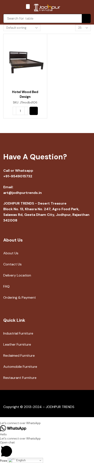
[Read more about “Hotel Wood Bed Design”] (34, 111)
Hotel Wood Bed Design (25, 94)
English (20, 460)
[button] (28, 6)
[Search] (86, 18)
